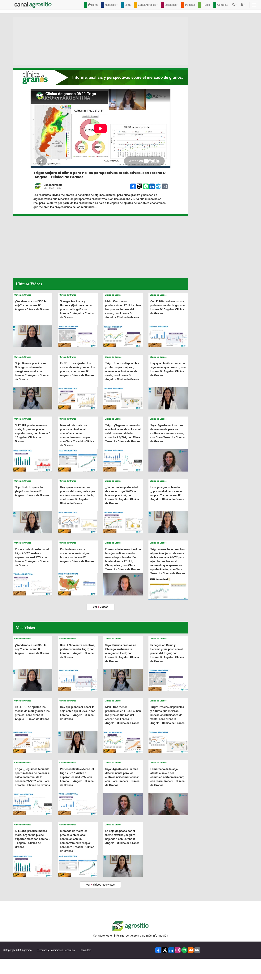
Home (94, 4)
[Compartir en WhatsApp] (146, 186)
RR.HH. (206, 4)
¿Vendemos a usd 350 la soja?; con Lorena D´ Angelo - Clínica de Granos (32, 305)
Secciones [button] (171, 4)
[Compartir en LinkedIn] (152, 186)
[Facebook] (158, 950)
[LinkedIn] (171, 950)
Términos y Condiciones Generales (56, 950)
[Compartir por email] (165, 186)
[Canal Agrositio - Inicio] (33, 5)
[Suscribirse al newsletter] (191, 950)
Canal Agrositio (53, 184)
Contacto (222, 4)
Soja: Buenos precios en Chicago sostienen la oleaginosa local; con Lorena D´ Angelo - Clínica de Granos (32, 371)
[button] (235, 5)
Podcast (190, 4)
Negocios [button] (110, 4)
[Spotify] (184, 950)
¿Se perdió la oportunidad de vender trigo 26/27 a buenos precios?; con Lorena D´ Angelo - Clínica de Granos (122, 495)
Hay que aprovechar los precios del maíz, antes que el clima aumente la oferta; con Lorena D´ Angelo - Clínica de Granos (77, 495)
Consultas (85, 950)
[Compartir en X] (139, 186)
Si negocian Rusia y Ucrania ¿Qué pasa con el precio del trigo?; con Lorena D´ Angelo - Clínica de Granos (77, 309)
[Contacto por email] (197, 950)
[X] (165, 950)
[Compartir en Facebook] (133, 186)
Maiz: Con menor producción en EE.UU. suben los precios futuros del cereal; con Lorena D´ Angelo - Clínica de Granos (123, 309)
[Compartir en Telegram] (158, 186)
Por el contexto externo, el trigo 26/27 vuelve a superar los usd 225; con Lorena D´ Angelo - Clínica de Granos (32, 557)
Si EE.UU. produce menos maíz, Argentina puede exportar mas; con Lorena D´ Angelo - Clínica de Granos (32, 433)
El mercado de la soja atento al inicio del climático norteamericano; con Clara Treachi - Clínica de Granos (167, 777)
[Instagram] (178, 950)
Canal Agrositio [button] (147, 4)
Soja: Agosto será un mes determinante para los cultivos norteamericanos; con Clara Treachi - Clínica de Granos (167, 433)
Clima (128, 4)
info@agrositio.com (126, 935)
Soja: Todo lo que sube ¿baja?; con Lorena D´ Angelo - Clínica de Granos (32, 491)
